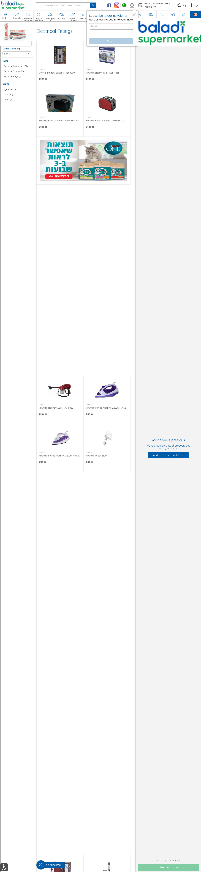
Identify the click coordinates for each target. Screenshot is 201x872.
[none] (60, 65)
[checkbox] (17, 66)
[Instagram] (116, 5)
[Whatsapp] (124, 5)
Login (196, 5)
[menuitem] (5, 16)
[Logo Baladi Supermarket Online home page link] (12, 5)
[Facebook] (109, 5)
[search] (93, 5)
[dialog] (112, 28)
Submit (111, 41)
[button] (132, 5)
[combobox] (65, 5)
